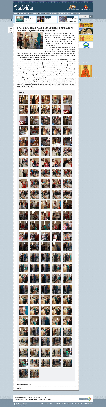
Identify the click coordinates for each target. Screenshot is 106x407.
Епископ (23, 13)
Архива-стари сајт (63, 13)
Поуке (29, 13)
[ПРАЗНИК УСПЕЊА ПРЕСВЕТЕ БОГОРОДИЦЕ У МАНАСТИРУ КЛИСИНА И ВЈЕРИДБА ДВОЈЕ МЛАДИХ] (23, 99)
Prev (12, 20)
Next (80, 20)
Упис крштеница (76, 13)
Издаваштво (53, 13)
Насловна (17, 13)
